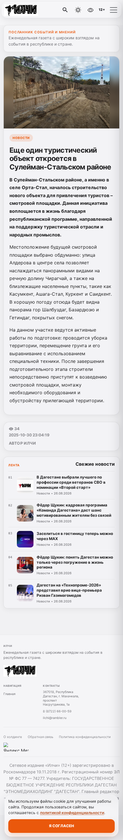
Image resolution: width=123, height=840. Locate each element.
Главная (9, 694)
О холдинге (12, 737)
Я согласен (61, 825)
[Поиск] (65, 10)
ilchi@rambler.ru (54, 718)
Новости (21, 138)
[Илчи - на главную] (28, 10)
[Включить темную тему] (78, 10)
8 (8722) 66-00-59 (57, 711)
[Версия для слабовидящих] (90, 10)
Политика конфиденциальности (85, 737)
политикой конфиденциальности (72, 812)
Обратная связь (40, 737)
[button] (113, 10)
